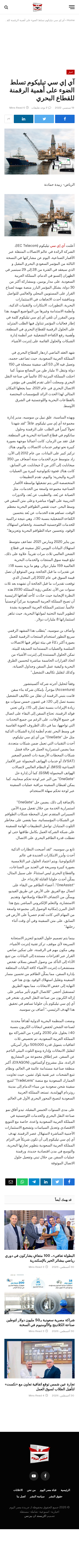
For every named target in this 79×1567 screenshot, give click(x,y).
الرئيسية (65, 1490)
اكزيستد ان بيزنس (35, 1516)
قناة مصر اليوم (48, 1490)
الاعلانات (18, 1490)
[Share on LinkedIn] (23, 119)
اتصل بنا (21, 1496)
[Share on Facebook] (65, 119)
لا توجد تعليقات (39, 107)
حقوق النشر (55, 1496)
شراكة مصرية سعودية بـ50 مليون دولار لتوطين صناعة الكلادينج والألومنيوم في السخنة (40, 1322)
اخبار (70, 72)
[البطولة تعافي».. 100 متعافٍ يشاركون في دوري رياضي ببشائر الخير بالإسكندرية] (39, 1230)
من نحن (31, 1490)
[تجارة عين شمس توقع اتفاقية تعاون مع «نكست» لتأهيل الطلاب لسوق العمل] (39, 1358)
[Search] (6, 7)
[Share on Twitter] (44, 119)
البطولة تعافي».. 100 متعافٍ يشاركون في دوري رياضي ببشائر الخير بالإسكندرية (40, 1258)
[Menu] (72, 7)
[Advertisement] (39, 42)
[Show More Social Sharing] (8, 119)
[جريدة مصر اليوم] (37, 7)
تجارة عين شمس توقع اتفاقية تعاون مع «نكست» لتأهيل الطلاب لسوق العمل (40, 1386)
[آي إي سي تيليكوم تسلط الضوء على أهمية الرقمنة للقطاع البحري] (39, 152)
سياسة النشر (37, 1496)
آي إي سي (57, 246)
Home (71, 20)
